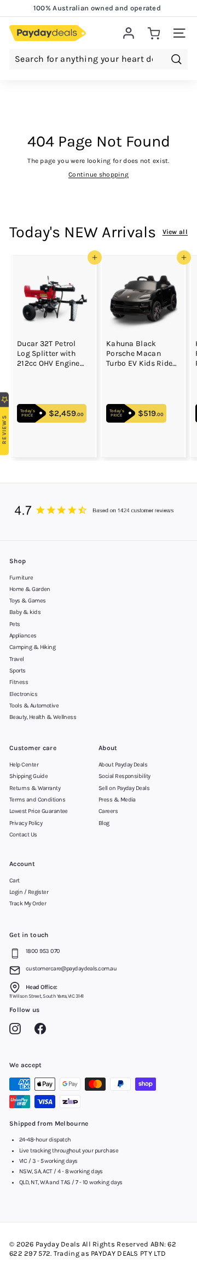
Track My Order (27, 903)
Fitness (18, 682)
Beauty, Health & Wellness (42, 717)
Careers (108, 811)
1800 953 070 (43, 951)
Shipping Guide (28, 776)
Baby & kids (24, 612)
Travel (16, 659)
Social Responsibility (124, 776)
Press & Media (117, 799)
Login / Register (28, 891)
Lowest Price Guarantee (38, 811)
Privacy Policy (25, 823)
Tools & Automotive (34, 705)
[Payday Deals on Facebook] (42, 1030)
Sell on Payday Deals (124, 788)
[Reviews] (98, 512)
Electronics (23, 694)
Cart (14, 880)
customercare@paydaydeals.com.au (71, 968)
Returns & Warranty (34, 788)
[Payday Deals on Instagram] (17, 1030)
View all (175, 232)
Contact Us (23, 834)
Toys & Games (27, 600)
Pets (14, 624)
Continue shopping (98, 174)
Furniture (21, 577)
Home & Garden (29, 589)
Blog (104, 823)
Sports (17, 670)
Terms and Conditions (37, 799)
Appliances (23, 635)
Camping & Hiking (32, 647)
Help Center (23, 764)
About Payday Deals (123, 764)
